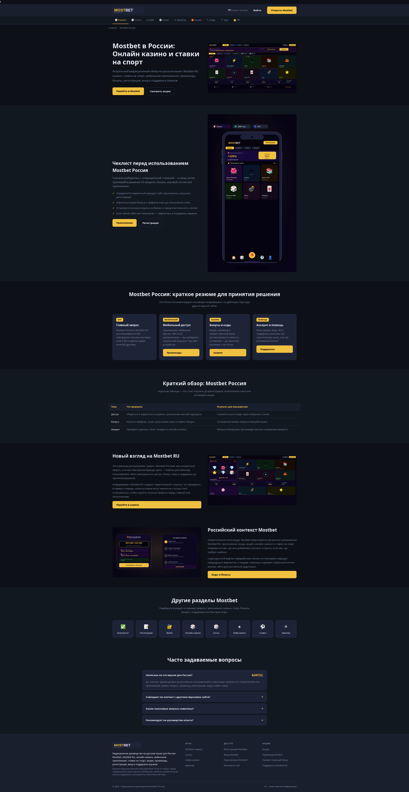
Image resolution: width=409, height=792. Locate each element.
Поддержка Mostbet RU (275, 765)
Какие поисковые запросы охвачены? (170, 708)
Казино (218, 352)
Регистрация (151, 222)
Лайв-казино (192, 759)
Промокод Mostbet (272, 754)
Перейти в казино (127, 504)
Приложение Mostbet (235, 759)
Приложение (124, 222)
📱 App (224, 19)
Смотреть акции (160, 91)
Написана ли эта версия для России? (169, 675)
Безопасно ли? (232, 765)
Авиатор (189, 765)
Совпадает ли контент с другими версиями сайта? (178, 697)
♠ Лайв (150, 19)
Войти (257, 10)
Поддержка (267, 349)
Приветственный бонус (275, 759)
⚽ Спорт (164, 19)
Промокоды (174, 352)
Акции (265, 749)
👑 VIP (236, 19)
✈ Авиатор (180, 19)
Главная (113, 27)
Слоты (188, 754)
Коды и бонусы (221, 574)
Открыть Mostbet (282, 10)
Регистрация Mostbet (235, 749)
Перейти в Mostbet (128, 91)
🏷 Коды (211, 19)
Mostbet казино (193, 749)
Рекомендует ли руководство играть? (169, 720)
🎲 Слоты (136, 19)
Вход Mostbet (231, 754)
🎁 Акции (196, 19)
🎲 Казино (120, 19)
